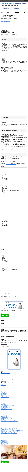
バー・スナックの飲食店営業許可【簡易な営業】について (7, 405)
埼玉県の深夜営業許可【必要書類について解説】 (6, 409)
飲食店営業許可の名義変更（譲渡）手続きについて (7, 418)
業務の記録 (2, 395)
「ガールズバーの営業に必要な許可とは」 (11, 164)
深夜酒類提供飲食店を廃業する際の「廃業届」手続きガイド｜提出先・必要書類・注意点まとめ (12, 430)
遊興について (2, 391)
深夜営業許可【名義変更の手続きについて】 (6, 406)
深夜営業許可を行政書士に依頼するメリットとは (6, 404)
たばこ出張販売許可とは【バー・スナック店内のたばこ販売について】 (9, 403)
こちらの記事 (7, 49)
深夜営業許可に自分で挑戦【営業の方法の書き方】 (7, 417)
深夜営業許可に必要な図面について (5, 397)
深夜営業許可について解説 (4, 396)
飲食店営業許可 (2, 384)
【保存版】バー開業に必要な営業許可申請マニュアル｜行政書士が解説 (9, 432)
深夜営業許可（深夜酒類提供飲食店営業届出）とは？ (7, 429)
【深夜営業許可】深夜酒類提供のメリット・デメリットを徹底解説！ (9, 420)
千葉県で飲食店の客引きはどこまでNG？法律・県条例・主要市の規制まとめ (10, 428)
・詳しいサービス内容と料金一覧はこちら (6, 21)
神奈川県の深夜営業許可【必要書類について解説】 (7, 408)
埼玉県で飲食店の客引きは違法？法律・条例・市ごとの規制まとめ (8, 427)
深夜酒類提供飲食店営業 (3, 385)
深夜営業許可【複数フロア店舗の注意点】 (6, 440)
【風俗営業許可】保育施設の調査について (6, 443)
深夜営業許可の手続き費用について (5, 419)
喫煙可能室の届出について (4, 393)
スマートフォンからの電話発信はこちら (5, 373)
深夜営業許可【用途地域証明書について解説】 (6, 415)
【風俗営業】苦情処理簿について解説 (5, 442)
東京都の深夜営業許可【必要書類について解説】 (6, 407)
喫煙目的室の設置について (4, 392)
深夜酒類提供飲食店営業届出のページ (11, 149)
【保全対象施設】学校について (4, 444)
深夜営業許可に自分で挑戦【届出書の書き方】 (6, 416)
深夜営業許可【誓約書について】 (5, 441)
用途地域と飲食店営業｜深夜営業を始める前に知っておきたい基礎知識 (9, 433)
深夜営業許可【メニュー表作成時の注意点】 (6, 439)
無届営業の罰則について (3, 394)
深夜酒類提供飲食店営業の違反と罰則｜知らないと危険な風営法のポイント (9, 431)
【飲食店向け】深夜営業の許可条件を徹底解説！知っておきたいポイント (9, 421)
